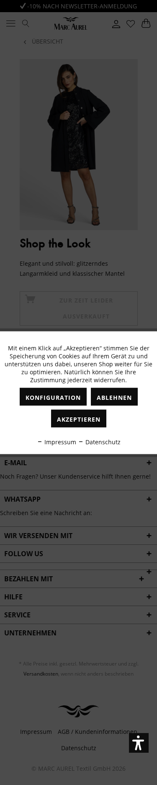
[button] (139, 743)
